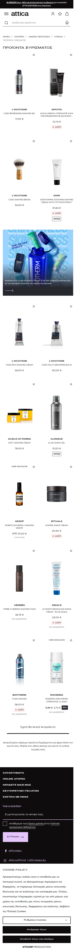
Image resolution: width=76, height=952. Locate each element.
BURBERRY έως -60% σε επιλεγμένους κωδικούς (30, 3)
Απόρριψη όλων (36, 930)
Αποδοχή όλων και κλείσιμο (37, 939)
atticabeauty (36, 860)
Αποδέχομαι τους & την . (34, 825)
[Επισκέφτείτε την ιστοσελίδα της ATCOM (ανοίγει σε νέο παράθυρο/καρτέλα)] (36, 947)
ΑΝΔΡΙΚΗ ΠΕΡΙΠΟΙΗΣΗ (39, 37)
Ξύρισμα (58, 37)
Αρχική (6, 37)
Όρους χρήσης (36, 824)
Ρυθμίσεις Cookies (35, 920)
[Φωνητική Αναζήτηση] (67, 22)
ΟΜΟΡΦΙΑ (19, 37)
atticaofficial (17, 860)
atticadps (15, 851)
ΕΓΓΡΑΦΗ (13, 837)
